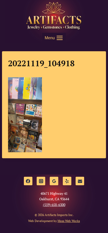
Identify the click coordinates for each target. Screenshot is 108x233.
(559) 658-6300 (54, 204)
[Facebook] (28, 181)
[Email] (80, 181)
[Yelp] (67, 181)
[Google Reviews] (54, 181)
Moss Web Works (69, 221)
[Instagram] (41, 181)
